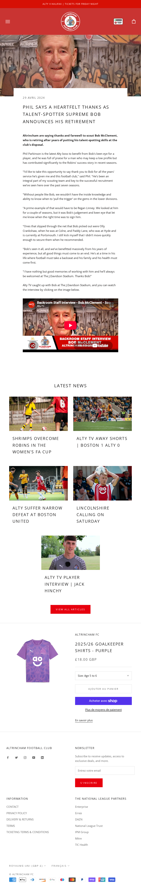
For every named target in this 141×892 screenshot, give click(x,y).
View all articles (70, 609)
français (59, 865)
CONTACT (12, 806)
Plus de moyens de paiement (103, 709)
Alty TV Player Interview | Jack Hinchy (65, 583)
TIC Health (81, 844)
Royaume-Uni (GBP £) (26, 865)
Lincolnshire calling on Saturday (93, 514)
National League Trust (89, 826)
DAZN (78, 819)
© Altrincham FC (21, 874)
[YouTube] (33, 757)
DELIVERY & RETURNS (20, 819)
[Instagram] (25, 757)
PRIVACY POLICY (16, 813)
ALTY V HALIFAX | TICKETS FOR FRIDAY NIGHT (70, 4)
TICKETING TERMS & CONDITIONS (27, 832)
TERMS (10, 826)
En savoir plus (84, 720)
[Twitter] (16, 757)
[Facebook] (7, 757)
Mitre (78, 838)
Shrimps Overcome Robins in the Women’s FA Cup (35, 445)
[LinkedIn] (42, 757)
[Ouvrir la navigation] (8, 21)
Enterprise (81, 806)
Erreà (78, 813)
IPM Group (82, 832)
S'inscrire (88, 782)
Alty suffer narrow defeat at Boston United (37, 514)
